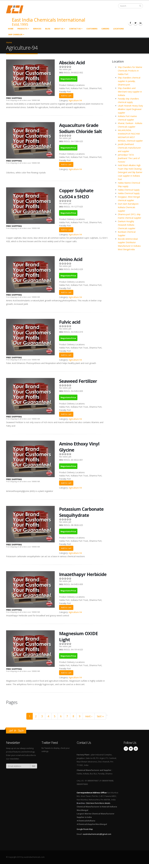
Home (10, 28)
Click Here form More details (98, 803)
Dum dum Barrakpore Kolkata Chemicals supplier (128, 207)
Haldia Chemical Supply (129, 189)
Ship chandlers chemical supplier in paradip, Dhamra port (129, 81)
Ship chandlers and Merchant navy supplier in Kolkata (130, 92)
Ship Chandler (15, 34)
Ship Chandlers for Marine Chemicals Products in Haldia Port (130, 71)
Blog (47, 28)
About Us (58, 28)
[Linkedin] (140, 23)
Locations (118, 28)
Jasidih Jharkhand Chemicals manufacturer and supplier (129, 148)
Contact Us (75, 28)
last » (100, 716)
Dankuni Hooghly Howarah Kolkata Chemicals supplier (126, 225)
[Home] (16, 9)
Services (37, 28)
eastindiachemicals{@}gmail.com (97, 834)
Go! (33, 766)
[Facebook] (130, 23)
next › (88, 716)
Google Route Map (85, 829)
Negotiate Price (68, 79)
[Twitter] (135, 23)
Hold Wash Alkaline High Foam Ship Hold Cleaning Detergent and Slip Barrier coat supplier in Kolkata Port (130, 172)
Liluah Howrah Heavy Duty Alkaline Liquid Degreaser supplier (130, 109)
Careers (105, 28)
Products (22, 28)
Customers (91, 28)
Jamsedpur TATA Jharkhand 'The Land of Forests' (129, 158)
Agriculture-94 (75, 100)
